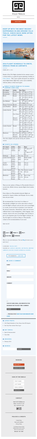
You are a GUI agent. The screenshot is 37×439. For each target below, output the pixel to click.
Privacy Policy (19, 424)
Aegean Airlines (15, 248)
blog (24, 240)
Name (8, 264)
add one (20, 255)
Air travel (24, 248)
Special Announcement (9, 332)
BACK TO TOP (18, 431)
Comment (9, 283)
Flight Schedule (19, 250)
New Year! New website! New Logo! (12, 325)
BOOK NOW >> (18, 21)
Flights (28, 250)
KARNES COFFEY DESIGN (20, 428)
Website (9, 277)
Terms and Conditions (18, 422)
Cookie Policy (19, 420)
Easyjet (11, 250)
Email (9, 271)
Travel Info (13, 246)
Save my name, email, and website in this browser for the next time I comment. (18, 304)
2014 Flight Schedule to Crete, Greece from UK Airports (17, 323)
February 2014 (7, 341)
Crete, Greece (6, 78)
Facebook (20, 408)
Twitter (17, 408)
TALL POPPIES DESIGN (20, 429)
